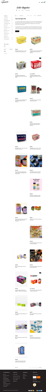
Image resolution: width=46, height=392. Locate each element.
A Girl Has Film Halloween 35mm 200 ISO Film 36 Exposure (36, 267)
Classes (5, 36)
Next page (40, 367)
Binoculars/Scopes (7, 27)
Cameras (6, 17)
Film (19, 10)
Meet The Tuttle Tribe (6, 375)
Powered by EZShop (15, 390)
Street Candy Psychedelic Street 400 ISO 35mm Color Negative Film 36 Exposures (21, 172)
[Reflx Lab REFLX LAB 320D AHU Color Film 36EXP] (21, 255)
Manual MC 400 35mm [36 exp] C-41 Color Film (21, 314)
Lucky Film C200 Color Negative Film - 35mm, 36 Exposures (36, 291)
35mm (22, 10)
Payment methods (5, 378)
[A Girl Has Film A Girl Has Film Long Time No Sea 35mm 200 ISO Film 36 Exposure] (36, 326)
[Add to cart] (16, 54)
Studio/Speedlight (7, 20)
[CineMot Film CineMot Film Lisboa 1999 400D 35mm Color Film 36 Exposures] (21, 350)
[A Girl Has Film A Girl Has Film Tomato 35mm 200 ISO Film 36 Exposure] (36, 89)
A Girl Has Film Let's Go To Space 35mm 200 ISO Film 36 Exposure (35, 172)
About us (4, 374)
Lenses (5, 19)
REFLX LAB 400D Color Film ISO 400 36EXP (21, 338)
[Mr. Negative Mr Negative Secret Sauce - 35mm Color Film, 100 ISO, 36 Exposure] (21, 40)
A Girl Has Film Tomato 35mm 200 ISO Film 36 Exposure (35, 100)
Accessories (6, 33)
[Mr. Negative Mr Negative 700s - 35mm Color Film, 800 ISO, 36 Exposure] (21, 137)
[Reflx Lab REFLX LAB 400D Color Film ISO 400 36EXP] (21, 326)
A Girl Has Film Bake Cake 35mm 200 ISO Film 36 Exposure (36, 243)
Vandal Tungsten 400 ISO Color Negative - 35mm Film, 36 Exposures (21, 291)
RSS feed (24, 378)
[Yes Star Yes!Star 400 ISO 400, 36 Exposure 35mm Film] (36, 208)
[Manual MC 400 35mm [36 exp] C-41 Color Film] (21, 303)
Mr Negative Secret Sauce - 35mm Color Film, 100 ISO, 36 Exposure (20, 51)
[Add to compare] (20, 54)
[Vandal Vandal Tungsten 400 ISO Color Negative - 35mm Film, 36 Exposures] (21, 279)
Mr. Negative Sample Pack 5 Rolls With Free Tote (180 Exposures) (35, 196)
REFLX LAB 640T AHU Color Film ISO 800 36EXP (36, 314)
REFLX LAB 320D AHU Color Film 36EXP (20, 267)
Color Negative (27, 10)
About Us (24, 374)
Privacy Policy (25, 375)
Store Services (6, 37)
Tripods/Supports (7, 23)
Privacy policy (5, 386)
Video (5, 29)
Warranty (6, 34)
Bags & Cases (6, 30)
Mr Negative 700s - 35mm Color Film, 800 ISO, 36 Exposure (21, 149)
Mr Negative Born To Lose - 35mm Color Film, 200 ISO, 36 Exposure (35, 149)
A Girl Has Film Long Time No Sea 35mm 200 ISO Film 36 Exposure (35, 338)
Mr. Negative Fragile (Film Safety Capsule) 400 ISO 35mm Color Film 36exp (35, 76)
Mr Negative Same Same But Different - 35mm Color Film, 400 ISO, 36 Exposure (36, 51)
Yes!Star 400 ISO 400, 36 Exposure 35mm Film (36, 220)
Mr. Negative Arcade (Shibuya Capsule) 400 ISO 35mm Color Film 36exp (21, 76)
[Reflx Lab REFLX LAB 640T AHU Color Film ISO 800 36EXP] (36, 303)
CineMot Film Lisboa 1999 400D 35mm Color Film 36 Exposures (20, 361)
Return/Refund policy (6, 379)
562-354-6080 (15, 374)
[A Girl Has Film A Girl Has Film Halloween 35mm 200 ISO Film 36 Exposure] (36, 255)
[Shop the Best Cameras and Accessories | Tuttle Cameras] (5, 2)
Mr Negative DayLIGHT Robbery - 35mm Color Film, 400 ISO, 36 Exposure (35, 124)
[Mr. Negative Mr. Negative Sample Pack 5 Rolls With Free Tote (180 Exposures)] (36, 184)
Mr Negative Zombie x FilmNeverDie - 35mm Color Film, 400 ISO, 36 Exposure (21, 101)
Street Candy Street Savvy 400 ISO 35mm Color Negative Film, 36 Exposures (21, 220)
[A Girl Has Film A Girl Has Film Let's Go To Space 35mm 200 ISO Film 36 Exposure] (36, 161)
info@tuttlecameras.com (16, 376)
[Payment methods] (29, 390)
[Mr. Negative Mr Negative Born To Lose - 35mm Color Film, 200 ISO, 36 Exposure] (36, 137)
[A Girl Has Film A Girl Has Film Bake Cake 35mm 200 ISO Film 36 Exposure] (36, 232)
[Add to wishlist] (18, 54)
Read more (17, 31)
